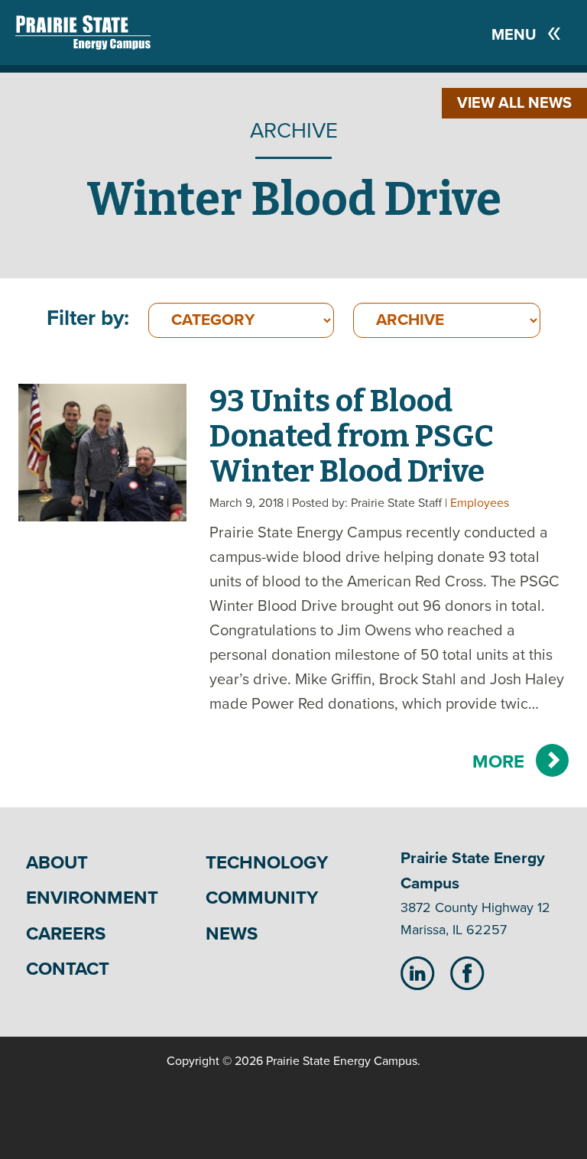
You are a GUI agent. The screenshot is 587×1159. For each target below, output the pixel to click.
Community (262, 898)
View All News (514, 103)
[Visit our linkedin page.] (418, 972)
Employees (479, 503)
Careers (65, 934)
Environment (92, 898)
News (232, 934)
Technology (267, 863)
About (57, 863)
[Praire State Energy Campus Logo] (67, 32)
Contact (67, 969)
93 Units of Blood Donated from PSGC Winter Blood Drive (351, 436)
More (498, 762)
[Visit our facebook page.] (467, 972)
